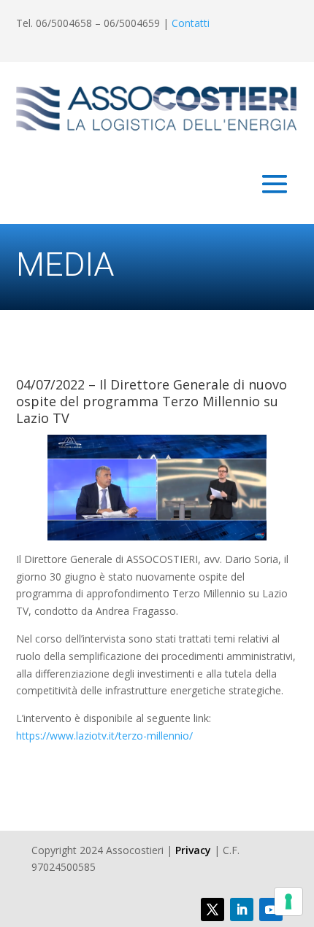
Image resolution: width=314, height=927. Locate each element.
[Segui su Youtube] (271, 909)
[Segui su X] (212, 909)
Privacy (193, 850)
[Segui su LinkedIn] (241, 909)
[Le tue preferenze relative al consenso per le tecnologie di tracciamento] (288, 901)
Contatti (191, 23)
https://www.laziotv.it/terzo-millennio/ (104, 735)
